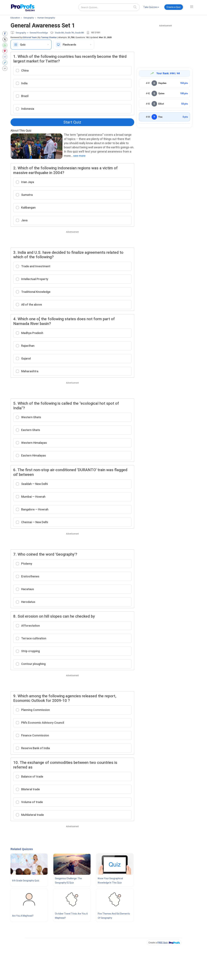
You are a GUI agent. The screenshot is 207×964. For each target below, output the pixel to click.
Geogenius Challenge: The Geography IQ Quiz (68, 880)
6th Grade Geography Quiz (25, 880)
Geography (21, 32)
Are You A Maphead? (22, 915)
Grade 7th (69, 32)
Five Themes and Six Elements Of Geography (114, 915)
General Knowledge (39, 32)
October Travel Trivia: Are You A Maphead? (71, 915)
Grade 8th (79, 32)
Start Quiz (72, 122)
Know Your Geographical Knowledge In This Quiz (110, 880)
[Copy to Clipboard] (5, 63)
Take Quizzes (150, 7)
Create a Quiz (174, 7)
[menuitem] (151, 7)
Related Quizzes (22, 849)
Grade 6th (59, 32)
